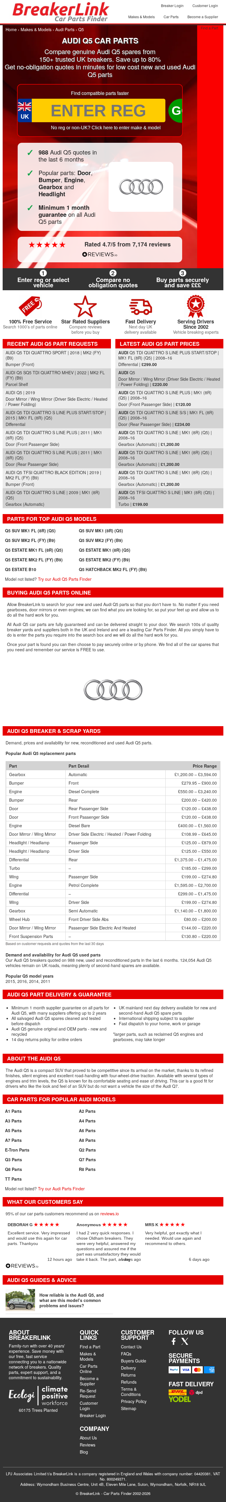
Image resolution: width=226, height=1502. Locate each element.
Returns (128, 1375)
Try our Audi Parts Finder (61, 1188)
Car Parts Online (88, 1368)
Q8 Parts (13, 1169)
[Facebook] (173, 1343)
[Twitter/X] (184, 1343)
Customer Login (205, 5)
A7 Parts (13, 1140)
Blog (84, 1452)
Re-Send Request (88, 1393)
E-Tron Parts (17, 1150)
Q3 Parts (13, 1159)
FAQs (126, 1354)
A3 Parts (13, 1121)
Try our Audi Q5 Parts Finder (65, 579)
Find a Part (209, 27)
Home (11, 29)
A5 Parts (13, 1130)
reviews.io (109, 1213)
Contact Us (131, 1347)
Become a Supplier (202, 16)
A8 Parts (87, 1140)
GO (181, 111)
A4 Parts (87, 1121)
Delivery (128, 1368)
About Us (88, 1438)
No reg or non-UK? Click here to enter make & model (106, 127)
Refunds (129, 1382)
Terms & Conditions (131, 1391)
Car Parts (171, 16)
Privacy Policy (134, 1401)
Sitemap (128, 1408)
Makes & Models (141, 16)
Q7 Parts (87, 1159)
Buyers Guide (133, 1361)
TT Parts (13, 1179)
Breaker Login (172, 5)
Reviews (87, 1445)
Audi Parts (64, 29)
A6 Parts (87, 1130)
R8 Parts (87, 1169)
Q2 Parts (87, 1150)
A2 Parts (87, 1111)
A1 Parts (13, 1111)
